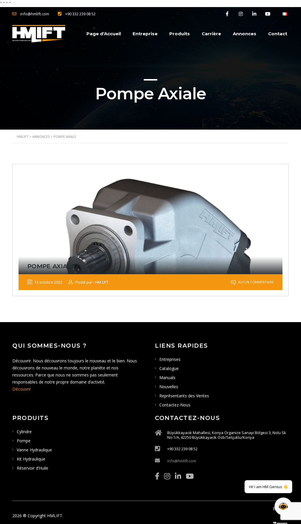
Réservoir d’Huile (32, 468)
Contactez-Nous (174, 405)
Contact (277, 33)
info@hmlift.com (181, 460)
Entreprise (145, 33)
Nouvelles (168, 386)
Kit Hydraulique (31, 459)
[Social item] (157, 476)
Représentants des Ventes (184, 396)
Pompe (24, 440)
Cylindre (24, 431)
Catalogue (169, 368)
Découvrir (21, 389)
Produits (179, 33)
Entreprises (169, 359)
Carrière (211, 33)
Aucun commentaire (255, 282)
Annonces (244, 33)
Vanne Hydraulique (34, 450)
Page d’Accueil (103, 33)
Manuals (167, 377)
